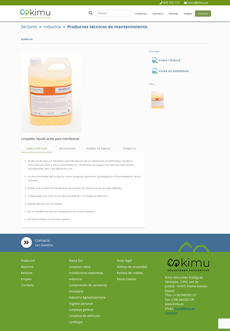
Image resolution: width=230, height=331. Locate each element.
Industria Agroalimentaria (87, 297)
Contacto (27, 285)
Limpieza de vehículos (84, 316)
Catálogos (76, 322)
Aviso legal (124, 260)
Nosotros (27, 267)
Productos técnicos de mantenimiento (107, 26)
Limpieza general (81, 310)
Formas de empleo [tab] (98, 148)
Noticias (26, 273)
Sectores (29, 26)
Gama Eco (76, 260)
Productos (28, 260)
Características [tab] (36, 148)
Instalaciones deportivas (86, 273)
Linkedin (171, 313)
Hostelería (76, 291)
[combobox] (113, 13)
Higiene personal (81, 304)
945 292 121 (171, 3)
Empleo (26, 279)
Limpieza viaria (79, 267)
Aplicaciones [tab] (67, 148)
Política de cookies (130, 273)
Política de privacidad (132, 267)
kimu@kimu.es (198, 3)
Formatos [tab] (129, 148)
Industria (52, 26)
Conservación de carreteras (88, 285)
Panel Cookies (126, 279)
